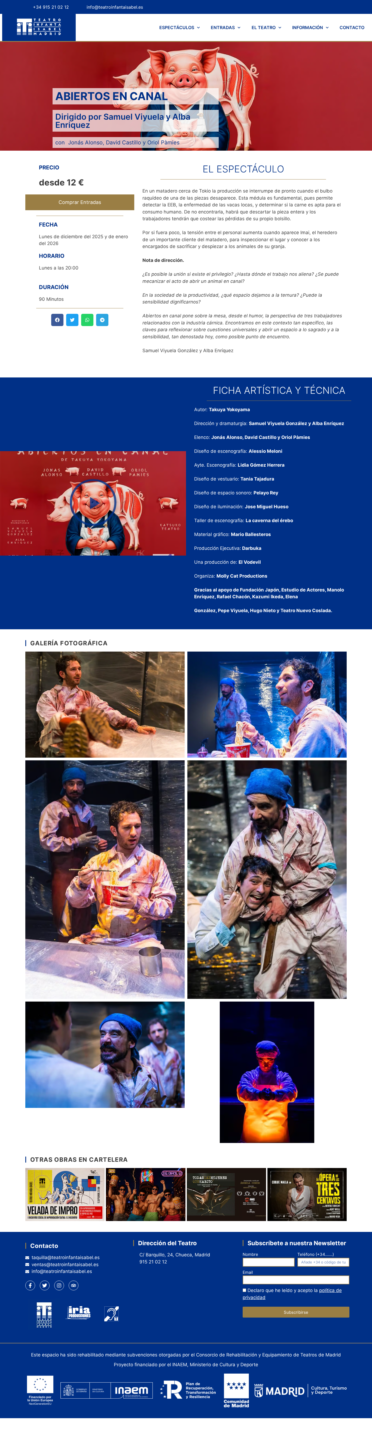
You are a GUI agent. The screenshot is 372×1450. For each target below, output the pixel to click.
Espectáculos (176, 27)
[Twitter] (314, 7)
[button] (57, 320)
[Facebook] (300, 7)
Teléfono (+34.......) (315, 1254)
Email (248, 1272)
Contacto (352, 27)
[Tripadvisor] (342, 7)
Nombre (250, 1254)
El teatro (264, 27)
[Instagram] (329, 7)
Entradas (223, 27)
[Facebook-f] (30, 1285)
